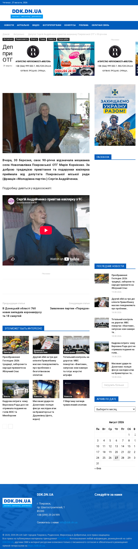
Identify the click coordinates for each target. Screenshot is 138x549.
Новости (9, 25)
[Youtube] (132, 2)
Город (42, 39)
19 (110, 452)
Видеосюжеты (22, 39)
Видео (35, 25)
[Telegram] (115, 2)
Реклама (83, 25)
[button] (131, 25)
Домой (6, 34)
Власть (34, 39)
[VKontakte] (127, 2)
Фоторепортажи (52, 25)
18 (104, 452)
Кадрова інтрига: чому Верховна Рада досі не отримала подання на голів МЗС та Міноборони (16, 408)
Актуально (23, 25)
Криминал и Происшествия (40, 351)
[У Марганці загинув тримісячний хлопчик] (76, 389)
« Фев (98, 468)
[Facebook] (109, 2)
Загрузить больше (114, 385)
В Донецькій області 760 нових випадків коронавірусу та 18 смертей (22, 312)
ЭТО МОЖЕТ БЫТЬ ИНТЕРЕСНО (23, 328)
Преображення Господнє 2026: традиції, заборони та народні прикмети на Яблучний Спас (15, 364)
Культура (8, 352)
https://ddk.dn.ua (36, 546)
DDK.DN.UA (63, 538)
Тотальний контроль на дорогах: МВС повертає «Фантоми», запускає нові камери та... (123, 326)
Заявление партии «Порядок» (69, 308)
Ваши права (69, 352)
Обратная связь (100, 25)
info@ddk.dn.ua (68, 522)
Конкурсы (70, 25)
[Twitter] (121, 2)
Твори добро (63, 39)
